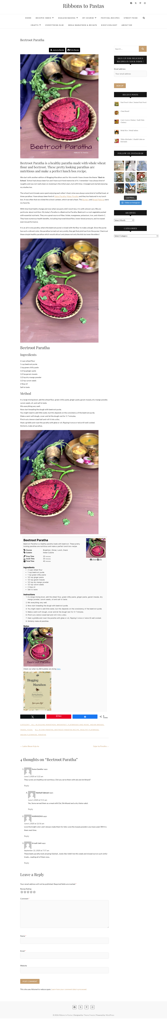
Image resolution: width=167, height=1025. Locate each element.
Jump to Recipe (58, 50)
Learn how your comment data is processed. (69, 989)
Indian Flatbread (28, 734)
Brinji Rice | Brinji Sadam (129, 130)
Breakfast (62, 724)
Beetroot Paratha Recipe (67, 730)
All (33, 724)
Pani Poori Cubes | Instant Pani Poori (134, 102)
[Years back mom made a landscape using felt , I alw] (142, 188)
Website (23, 965)
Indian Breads (97, 724)
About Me (127, 25)
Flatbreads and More (78, 724)
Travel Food (26, 730)
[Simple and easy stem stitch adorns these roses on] (142, 166)
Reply (26, 785)
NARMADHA (37, 816)
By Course (88, 18)
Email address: (120, 69)
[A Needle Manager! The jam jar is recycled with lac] (119, 177)
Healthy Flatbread (89, 730)
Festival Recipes (110, 18)
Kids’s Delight (109, 25)
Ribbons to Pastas (83, 6)
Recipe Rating (25, 889)
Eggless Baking (67, 18)
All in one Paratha (44, 730)
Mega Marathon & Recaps (82, 25)
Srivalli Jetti (36, 843)
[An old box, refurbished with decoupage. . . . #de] (142, 177)
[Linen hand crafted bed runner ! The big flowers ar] (130, 166)
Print (94, 559)
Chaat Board (125, 111)
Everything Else (55, 25)
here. (59, 669)
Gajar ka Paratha (101, 746)
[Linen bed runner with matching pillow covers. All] (119, 166)
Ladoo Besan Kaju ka (29, 746)
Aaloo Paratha (60, 196)
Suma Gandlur (37, 769)
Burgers (85, 199)
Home (28, 18)
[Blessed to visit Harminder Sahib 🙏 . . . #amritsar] (119, 188)
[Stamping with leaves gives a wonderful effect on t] (130, 177)
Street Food (131, 18)
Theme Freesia (89, 1015)
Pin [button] (100, 559)
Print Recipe (74, 50)
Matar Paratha (73, 196)
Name (23, 936)
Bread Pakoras (98, 199)
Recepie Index (43, 18)
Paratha (42, 734)
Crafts (34, 25)
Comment (24, 898)
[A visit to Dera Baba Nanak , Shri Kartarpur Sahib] (130, 188)
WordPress (110, 1015)
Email (23, 951)
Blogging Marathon (46, 724)
